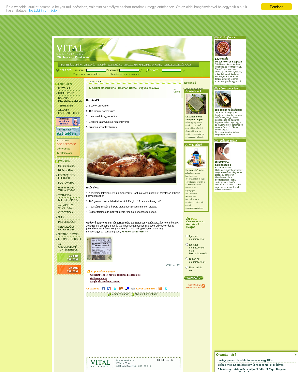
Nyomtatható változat (146, 294)
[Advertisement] (149, 25)
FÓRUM (80, 65)
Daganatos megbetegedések (70, 99)
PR (99, 81)
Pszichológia (67, 221)
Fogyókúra (66, 182)
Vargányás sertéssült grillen (105, 281)
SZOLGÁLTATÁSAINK (134, 65)
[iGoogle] (109, 290)
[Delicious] (127, 290)
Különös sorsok (69, 239)
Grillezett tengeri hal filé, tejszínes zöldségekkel (115, 275)
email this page (120, 294)
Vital (93, 81)
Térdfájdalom (64, 153)
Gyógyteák (65, 212)
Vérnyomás (63, 148)
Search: (156, 70)
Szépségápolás (68, 200)
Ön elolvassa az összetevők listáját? (195, 224)
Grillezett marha (98, 278)
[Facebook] (103, 290)
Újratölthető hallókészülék (223, 163)
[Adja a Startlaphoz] (121, 290)
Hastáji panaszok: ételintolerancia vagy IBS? (245, 360)
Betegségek (66, 165)
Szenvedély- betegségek (66, 228)
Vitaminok (64, 195)
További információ (42, 10)
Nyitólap (64, 88)
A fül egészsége (194, 88)
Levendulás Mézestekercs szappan (228, 60)
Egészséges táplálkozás (66, 189)
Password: (112, 70)
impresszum (165, 360)
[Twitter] (115, 290)
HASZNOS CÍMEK (153, 65)
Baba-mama (65, 170)
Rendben (276, 6)
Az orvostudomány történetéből (69, 246)
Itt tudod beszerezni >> (134, 231)
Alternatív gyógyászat (66, 206)
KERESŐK (101, 65)
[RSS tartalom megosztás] (160, 290)
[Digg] (133, 290)
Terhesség (65, 105)
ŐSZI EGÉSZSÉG (66, 144)
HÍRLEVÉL (90, 65)
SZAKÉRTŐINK (115, 65)
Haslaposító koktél (195, 170)
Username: (79, 70)
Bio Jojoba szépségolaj (228, 110)
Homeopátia (66, 93)
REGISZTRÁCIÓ (67, 65)
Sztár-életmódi (68, 234)
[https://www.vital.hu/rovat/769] (68, 125)
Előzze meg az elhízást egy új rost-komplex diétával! (251, 364)
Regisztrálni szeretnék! (86, 74)
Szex (61, 217)
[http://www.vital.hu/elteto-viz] (68, 135)
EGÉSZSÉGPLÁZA (182, 65)
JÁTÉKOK (168, 65)
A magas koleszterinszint (70, 112)
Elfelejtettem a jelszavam (123, 74)
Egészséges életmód (66, 177)
